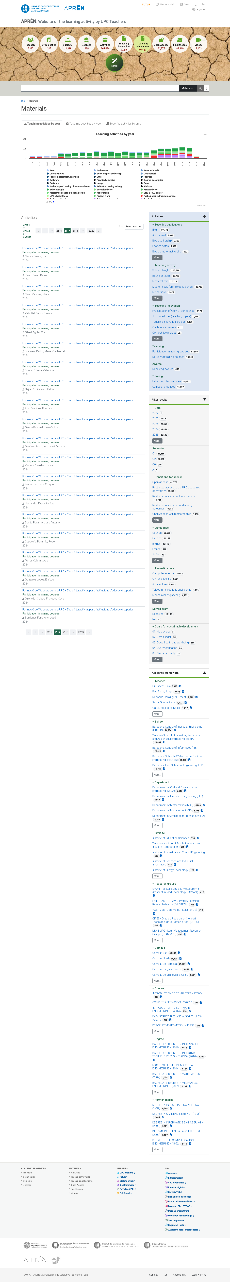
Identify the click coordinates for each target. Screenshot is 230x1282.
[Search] (200, 88)
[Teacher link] (180, 686)
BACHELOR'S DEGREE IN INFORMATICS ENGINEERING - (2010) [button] (175, 1045)
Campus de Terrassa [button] (164, 963)
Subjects (27, 1181)
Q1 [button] (154, 453)
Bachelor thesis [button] (161, 275)
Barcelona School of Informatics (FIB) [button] (175, 747)
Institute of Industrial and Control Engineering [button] (178, 852)
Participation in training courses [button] (170, 351)
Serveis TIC (174, 1192)
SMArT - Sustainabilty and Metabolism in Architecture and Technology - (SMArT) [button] (176, 890)
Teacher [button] (158, 681)
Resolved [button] (157, 614)
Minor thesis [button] (159, 292)
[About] (196, 4)
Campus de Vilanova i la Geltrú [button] (170, 974)
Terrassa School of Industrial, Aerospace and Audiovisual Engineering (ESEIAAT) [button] (176, 737)
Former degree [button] (162, 1099)
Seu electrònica (176, 1182)
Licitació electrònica (178, 1196)
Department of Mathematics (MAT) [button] (172, 805)
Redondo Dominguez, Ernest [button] (169, 697)
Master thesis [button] (160, 281)
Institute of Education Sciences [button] (170, 838)
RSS (165, 1274)
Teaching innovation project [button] (168, 321)
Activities (75, 1172)
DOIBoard (125, 1193)
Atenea (171, 1173)
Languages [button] (160, 527)
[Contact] (204, 4)
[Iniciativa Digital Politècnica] (35, 1246)
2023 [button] (155, 434)
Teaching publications (81, 1181)
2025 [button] (155, 423)
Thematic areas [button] (163, 568)
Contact (153, 1274)
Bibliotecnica (126, 1181)
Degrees (27, 1185)
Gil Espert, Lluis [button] (161, 686)
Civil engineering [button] (161, 578)
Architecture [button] (159, 584)
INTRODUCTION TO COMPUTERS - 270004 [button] (177, 993)
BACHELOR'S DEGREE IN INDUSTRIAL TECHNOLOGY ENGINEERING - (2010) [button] (174, 1054)
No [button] (154, 619)
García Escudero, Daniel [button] (166, 707)
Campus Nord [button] (160, 958)
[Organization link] (174, 730)
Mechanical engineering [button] (166, 595)
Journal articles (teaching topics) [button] (171, 316)
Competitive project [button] (164, 332)
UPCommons (126, 1172)
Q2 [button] (154, 458)
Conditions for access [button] (167, 477)
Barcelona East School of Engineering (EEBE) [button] (178, 765)
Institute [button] (158, 833)
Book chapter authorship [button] (167, 251)
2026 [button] (155, 418)
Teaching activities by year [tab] (43, 123)
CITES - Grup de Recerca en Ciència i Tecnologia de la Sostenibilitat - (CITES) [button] (175, 920)
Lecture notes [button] (160, 246)
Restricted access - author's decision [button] (174, 496)
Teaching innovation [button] (166, 305)
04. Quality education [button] (164, 647)
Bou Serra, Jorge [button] (162, 691)
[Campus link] (154, 895)
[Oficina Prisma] (166, 1246)
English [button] (156, 543)
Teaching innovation (80, 1177)
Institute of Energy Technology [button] (170, 870)
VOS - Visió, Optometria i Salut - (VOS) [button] (174, 909)
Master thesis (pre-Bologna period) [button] (172, 286)
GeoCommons (127, 1185)
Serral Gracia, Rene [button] (163, 702)
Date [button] (156, 407)
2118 (75, 230)
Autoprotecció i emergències (183, 1229)
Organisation (29, 1177)
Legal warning (199, 1274)
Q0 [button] (154, 464)
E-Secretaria (174, 1178)
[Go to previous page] (38, 230)
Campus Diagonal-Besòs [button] (167, 969)
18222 (90, 230)
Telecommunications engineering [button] (171, 589)
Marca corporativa (177, 1211)
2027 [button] (155, 413)
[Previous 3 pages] (51, 230)
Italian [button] (155, 554)
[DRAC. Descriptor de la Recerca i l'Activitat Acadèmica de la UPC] (56, 1260)
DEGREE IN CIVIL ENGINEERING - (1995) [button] (176, 1113)
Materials (187, 88)
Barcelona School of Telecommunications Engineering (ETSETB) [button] (177, 758)
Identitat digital (175, 1187)
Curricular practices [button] (163, 386)
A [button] (153, 469)
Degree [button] (158, 1039)
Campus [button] (158, 947)
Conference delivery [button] (164, 327)
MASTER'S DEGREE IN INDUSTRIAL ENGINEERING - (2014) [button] (173, 1067)
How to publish (167, 4)
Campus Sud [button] (159, 952)
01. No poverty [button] (161, 631)
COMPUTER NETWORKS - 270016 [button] (172, 1002)
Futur (122, 1177)
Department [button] (160, 782)
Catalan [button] (156, 538)
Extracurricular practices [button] (166, 381)
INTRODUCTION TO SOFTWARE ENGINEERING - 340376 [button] (171, 1009)
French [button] (156, 549)
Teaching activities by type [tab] (85, 123)
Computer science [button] (163, 573)
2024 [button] (155, 429)
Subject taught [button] (160, 270)
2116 (59, 230)
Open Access (77, 1185)
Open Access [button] (160, 482)
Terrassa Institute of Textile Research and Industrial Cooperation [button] (176, 845)
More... (157, 257)
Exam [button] (155, 229)
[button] (198, 9)
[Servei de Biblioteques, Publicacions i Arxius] (70, 1246)
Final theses (77, 1189)
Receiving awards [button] (162, 369)
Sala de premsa (176, 1220)
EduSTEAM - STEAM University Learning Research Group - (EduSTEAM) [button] (175, 902)
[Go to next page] (99, 230)
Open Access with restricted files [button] (171, 514)
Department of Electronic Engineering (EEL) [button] (177, 796)
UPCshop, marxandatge (180, 1215)
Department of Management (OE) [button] (172, 810)
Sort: (121, 226)
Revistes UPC (127, 1189)
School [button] (157, 721)
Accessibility (179, 1274)
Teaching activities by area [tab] (125, 123)
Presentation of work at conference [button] (173, 310)
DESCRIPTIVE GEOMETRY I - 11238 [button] (173, 1025)
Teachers (27, 1172)
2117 (67, 230)
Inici (23, 101)
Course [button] (158, 988)
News (186, 4)
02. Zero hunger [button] (161, 637)
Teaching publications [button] (167, 224)
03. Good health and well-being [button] (170, 642)
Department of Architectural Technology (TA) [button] (178, 815)
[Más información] (206, 88)
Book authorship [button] (162, 240)
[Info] (146, 4)
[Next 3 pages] (82, 230)
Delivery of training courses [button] (168, 356)
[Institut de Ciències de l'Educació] (116, 1246)
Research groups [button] (164, 883)
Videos (74, 1193)
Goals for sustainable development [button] (175, 626)
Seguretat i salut (176, 1225)
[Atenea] (35, 1260)
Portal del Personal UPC (180, 1201)
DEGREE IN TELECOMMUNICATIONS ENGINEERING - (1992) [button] (173, 1142)
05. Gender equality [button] (163, 653)
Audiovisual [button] (159, 235)
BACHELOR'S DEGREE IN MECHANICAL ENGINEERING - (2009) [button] (175, 1084)
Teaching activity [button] (164, 265)
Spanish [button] (157, 532)
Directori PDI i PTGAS (179, 1206)
